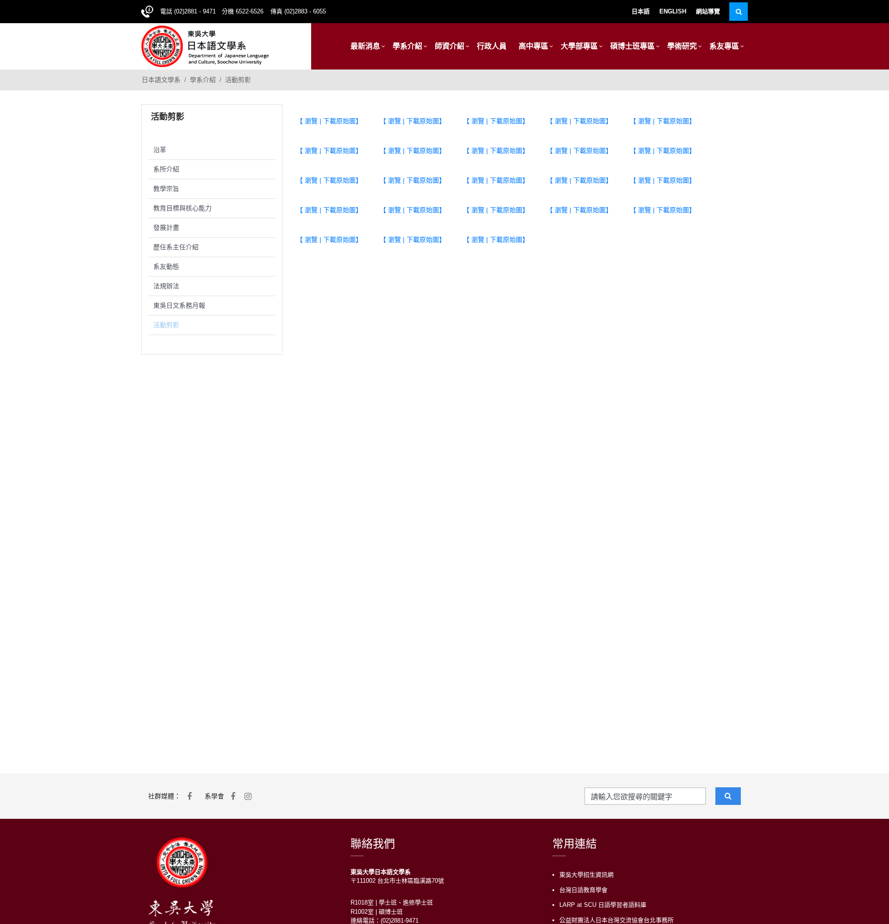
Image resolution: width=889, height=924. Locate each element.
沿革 (159, 149)
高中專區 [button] (533, 46)
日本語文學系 (161, 79)
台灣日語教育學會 (583, 889)
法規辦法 (166, 286)
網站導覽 (708, 11)
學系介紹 (203, 79)
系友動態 (166, 266)
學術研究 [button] (682, 46)
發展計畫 (166, 227)
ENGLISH (672, 11)
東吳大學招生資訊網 (586, 874)
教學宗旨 (166, 188)
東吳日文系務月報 (179, 305)
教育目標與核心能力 (182, 208)
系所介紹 (166, 169)
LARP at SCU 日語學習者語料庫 (602, 904)
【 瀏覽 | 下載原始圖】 (329, 121)
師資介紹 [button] (449, 46)
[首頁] (205, 45)
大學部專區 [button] (579, 46)
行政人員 (492, 46)
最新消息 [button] (365, 46)
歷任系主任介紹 (176, 247)
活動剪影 (238, 79)
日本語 (641, 11)
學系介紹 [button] (407, 46)
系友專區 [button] (724, 46)
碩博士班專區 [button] (632, 46)
